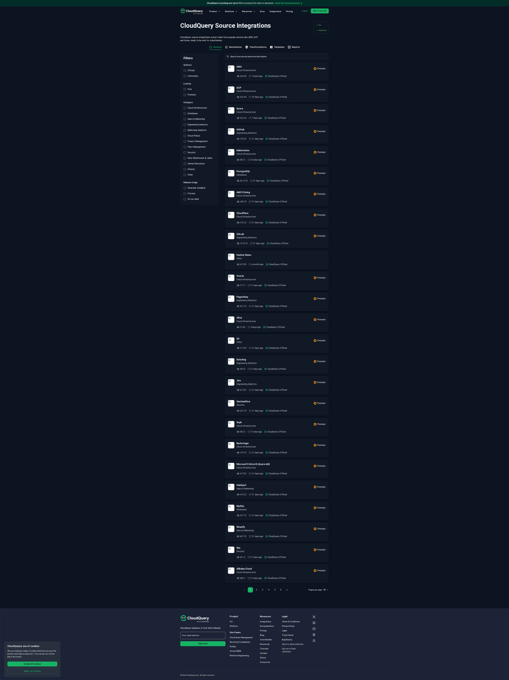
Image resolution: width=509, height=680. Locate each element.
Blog (262, 635)
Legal (284, 631)
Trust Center (288, 635)
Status (263, 658)
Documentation (267, 626)
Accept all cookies (32, 664)
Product (213, 11)
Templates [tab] (279, 47)
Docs (262, 11)
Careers (263, 653)
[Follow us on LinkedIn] (314, 623)
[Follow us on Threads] (314, 635)
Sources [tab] (217, 47)
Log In (305, 11)
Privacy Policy (288, 626)
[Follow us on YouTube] (314, 629)
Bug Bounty (287, 640)
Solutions (229, 11)
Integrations (275, 11)
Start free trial (320, 11)
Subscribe (203, 644)
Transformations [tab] (258, 47)
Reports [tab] (296, 47)
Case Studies (266, 640)
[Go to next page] (287, 590)
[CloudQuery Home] (191, 11)
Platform (322, 30)
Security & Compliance (240, 642)
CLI (320, 25)
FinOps (233, 646)
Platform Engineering (239, 656)
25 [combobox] (324, 590)
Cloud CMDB (235, 651)
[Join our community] (314, 641)
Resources (247, 11)
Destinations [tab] (235, 47)
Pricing (289, 11)
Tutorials (264, 649)
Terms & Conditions (291, 622)
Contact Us (265, 662)
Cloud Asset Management (241, 637)
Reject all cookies (32, 671)
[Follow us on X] (314, 617)
